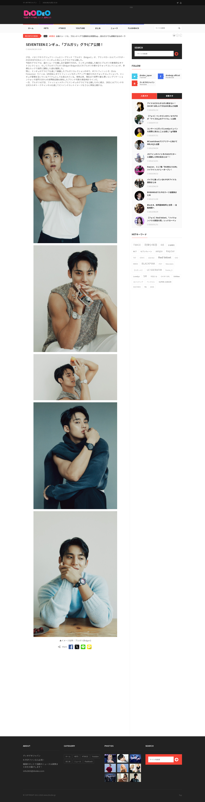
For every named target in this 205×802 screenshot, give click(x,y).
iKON (152, 287)
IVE (162, 245)
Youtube (95, 756)
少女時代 (171, 245)
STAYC (142, 257)
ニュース (114, 28)
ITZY (160, 264)
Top (180, 795)
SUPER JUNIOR (165, 282)
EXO (176, 257)
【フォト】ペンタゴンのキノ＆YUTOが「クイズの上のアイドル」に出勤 (162, 117)
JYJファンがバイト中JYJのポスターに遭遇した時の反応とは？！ (161, 155)
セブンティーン (146, 251)
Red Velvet (164, 257)
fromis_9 (169, 270)
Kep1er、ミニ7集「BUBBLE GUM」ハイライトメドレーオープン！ (162, 168)
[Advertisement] (131, 15)
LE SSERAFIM (154, 270)
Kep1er (170, 251)
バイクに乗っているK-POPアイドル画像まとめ (161, 181)
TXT (134, 257)
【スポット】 (138, 270)
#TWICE (85, 756)
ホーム (30, 28)
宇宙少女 (153, 276)
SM (145, 276)
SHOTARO (137, 287)
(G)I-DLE (151, 257)
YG (145, 287)
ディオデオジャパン (30, 3)
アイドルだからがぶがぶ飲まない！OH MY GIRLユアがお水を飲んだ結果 (162, 104)
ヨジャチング (138, 282)
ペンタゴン (151, 282)
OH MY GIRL (165, 276)
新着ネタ (169, 95)
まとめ (98, 28)
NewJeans (169, 264)
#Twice (62, 28)
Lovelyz (136, 276)
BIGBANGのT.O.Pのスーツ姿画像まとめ (162, 193)
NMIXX (135, 264)
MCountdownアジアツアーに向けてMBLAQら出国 (162, 142)
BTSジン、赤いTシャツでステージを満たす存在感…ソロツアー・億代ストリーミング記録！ (91, 36)
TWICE (137, 245)
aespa (158, 251)
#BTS (46, 28)
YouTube (80, 28)
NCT (135, 251)
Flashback (133, 28)
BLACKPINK (148, 263)
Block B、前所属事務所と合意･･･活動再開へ (162, 206)
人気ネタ (144, 95)
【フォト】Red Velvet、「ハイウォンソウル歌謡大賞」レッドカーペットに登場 (162, 220)
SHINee (176, 276)
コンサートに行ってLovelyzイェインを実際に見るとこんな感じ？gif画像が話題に (162, 131)
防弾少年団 (150, 245)
